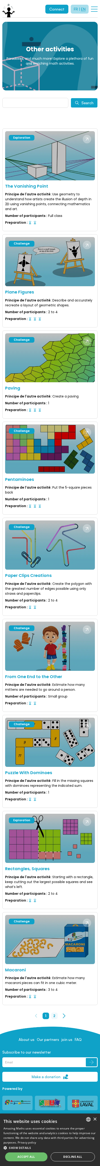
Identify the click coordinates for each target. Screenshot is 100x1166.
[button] (50, 1148)
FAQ (78, 1039)
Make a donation (46, 1076)
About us (26, 1039)
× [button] (95, 1119)
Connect (56, 9)
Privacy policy (27, 1142)
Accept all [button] (26, 1157)
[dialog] (50, 1140)
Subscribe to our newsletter (26, 1052)
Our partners (48, 1039)
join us (66, 1039)
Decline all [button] (72, 1157)
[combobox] (88, 1119)
